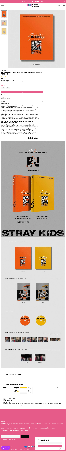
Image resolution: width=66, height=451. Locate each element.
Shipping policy (26, 449)
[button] (2, 5)
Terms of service (18, 449)
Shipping (3, 84)
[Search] (58, 5)
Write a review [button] (58, 387)
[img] (9, 399)
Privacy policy (11, 449)
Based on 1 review (7, 388)
